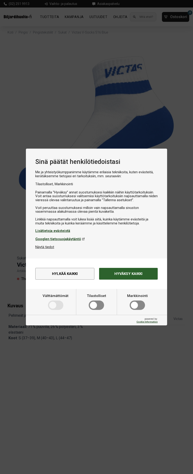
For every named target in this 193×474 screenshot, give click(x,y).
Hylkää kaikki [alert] (65, 274)
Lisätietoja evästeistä (52, 231)
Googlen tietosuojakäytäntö (58, 239)
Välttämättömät (55, 296)
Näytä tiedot (44, 247)
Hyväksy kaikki (128, 274)
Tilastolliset (96, 296)
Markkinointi (137, 296)
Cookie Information (147, 321)
